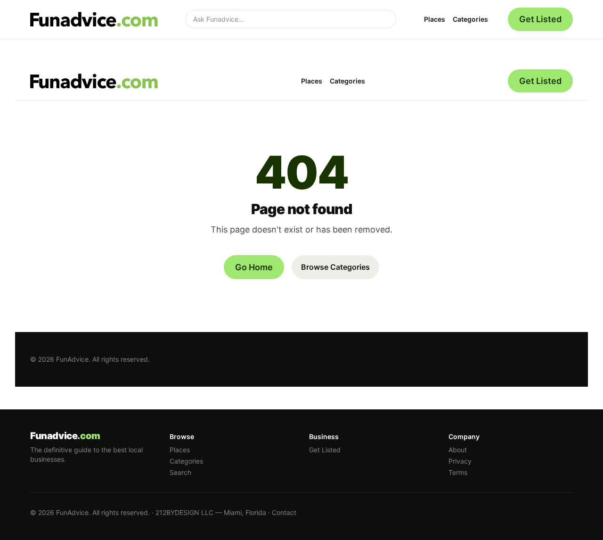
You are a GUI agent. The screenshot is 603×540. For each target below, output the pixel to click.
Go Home (254, 267)
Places (434, 19)
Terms (457, 472)
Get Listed (540, 19)
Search (180, 472)
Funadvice (65, 435)
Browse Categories (335, 267)
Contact (284, 512)
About (457, 450)
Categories (470, 19)
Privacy (460, 461)
